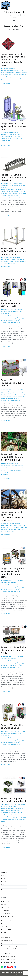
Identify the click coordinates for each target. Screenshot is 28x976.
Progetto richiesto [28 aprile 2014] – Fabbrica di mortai (13, 126)
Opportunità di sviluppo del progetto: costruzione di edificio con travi (14, 527)
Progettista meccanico (11, 816)
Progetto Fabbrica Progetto (14, 817)
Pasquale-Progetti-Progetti (14, 322)
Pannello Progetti (15, 191)
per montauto (9, 261)
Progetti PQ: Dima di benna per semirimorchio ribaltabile (13, 177)
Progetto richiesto (5, 140)
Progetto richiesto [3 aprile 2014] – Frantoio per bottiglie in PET (12, 457)
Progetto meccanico (12, 193)
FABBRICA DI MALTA (7, 134)
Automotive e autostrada (8, 183)
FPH (10, 185)
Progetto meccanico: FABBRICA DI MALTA (11, 138)
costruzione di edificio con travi (10, 525)
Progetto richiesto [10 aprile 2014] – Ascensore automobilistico (13, 251)
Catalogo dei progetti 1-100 (9, 309)
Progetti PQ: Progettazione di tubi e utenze (12, 383)
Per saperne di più (5, 83)
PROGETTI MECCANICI (11, 665)
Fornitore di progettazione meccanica (11, 189)
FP (3, 70)
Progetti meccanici (13, 68)
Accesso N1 (5, 68)
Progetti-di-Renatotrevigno (14, 197)
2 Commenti (5, 142)
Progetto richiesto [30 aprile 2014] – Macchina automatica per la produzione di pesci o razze (13, 59)
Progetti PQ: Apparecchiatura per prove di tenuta (11, 303)
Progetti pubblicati (15, 185)
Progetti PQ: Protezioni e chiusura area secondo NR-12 (13, 650)
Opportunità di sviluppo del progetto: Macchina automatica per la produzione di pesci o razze (14, 74)
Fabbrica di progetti (14, 12)
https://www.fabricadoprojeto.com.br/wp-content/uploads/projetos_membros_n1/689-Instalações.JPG (12, 812)
